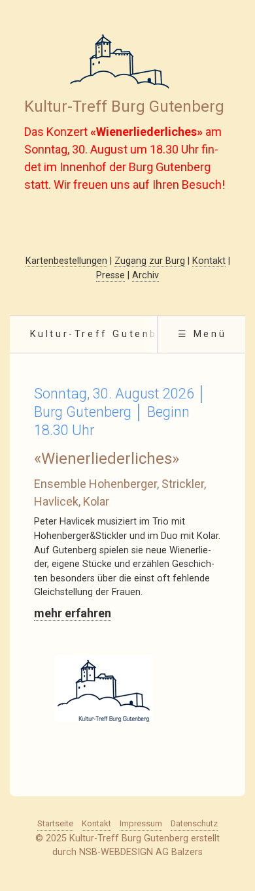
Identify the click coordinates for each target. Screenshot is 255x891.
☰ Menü (202, 334)
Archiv (145, 275)
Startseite (55, 823)
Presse (110, 275)
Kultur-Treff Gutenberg (104, 334)
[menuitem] (103, 334)
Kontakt (209, 261)
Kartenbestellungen (66, 261)
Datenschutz (194, 823)
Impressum (141, 823)
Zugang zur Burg (149, 261)
